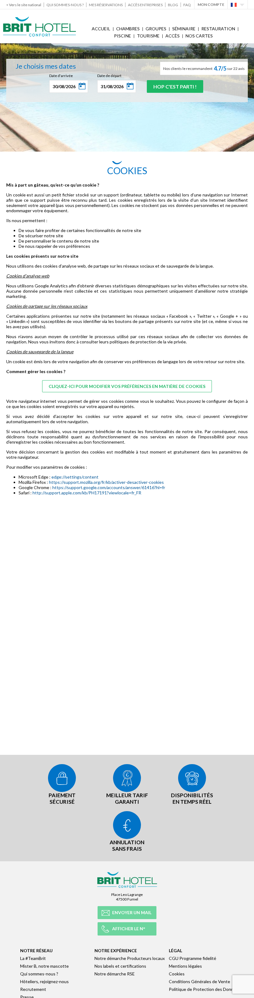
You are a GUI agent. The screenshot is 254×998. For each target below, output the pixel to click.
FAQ (187, 4)
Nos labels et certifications (120, 966)
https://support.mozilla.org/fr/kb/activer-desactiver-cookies (106, 482)
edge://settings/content (75, 477)
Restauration (218, 28)
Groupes (156, 28)
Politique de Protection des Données (205, 989)
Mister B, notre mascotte (44, 966)
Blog (173, 4)
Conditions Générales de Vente (199, 981)
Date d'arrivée (61, 75)
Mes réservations (106, 4)
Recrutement (33, 989)
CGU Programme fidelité (192, 958)
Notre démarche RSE (114, 973)
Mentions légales (185, 966)
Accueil (101, 28)
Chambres (128, 28)
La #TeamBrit (33, 958)
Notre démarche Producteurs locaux (129, 958)
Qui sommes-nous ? (65, 4)
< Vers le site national (23, 4)
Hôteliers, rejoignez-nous (44, 981)
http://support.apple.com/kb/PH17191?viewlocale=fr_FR (87, 492)
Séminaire (183, 28)
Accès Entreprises (145, 4)
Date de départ (109, 75)
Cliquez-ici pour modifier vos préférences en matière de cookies (127, 386)
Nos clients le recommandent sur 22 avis (204, 68)
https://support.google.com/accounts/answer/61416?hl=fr (108, 487)
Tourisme (148, 35)
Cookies (177, 973)
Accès (172, 35)
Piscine (122, 35)
